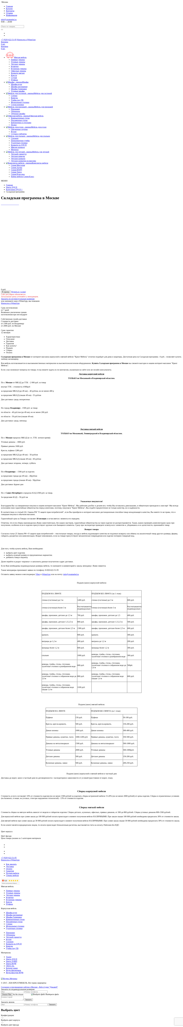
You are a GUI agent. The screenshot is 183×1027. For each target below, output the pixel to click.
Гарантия (10, 871)
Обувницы (15, 111)
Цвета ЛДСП (11, 187)
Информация (11, 15)
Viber (38, 574)
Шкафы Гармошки (19, 89)
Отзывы (9, 13)
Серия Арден (16, 167)
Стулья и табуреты (19, 134)
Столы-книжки (17, 105)
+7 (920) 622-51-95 (9, 40)
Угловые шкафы (18, 91)
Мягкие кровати (18, 147)
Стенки (14, 96)
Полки (14, 125)
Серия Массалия (18, 165)
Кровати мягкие (18, 73)
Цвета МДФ (11, 964)
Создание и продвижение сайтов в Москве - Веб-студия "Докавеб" (29, 987)
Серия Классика (18, 174)
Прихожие (15, 109)
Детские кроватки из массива (23, 161)
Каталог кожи (12, 968)
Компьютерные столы (20, 118)
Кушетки (15, 66)
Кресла (14, 75)
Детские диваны (18, 64)
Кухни (13, 132)
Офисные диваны (18, 71)
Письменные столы (19, 120)
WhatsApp (46, 574)
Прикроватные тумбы (20, 141)
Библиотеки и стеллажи (21, 123)
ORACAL (10, 966)
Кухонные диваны (19, 69)
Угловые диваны (18, 62)
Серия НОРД (16, 170)
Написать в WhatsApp (26, 40)
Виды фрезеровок (13, 970)
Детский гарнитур (19, 154)
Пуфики (14, 80)
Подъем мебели (12, 873)
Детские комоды (18, 156)
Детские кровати (18, 158)
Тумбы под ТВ (17, 100)
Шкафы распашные (19, 87)
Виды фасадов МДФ (14, 973)
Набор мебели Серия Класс (22, 176)
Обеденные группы (19, 129)
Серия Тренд (16, 172)
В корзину (6, 292)
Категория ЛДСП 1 (14, 189)
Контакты (10, 11)
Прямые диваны (18, 60)
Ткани (8, 957)
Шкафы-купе (16, 84)
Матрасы (15, 149)
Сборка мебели (12, 875)
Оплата (9, 869)
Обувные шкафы (18, 114)
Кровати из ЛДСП (19, 145)
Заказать (28, 1000)
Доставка (10, 866)
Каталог (9, 8)
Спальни (14, 138)
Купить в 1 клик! (18, 292)
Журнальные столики (20, 102)
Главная (9, 6)
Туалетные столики (19, 143)
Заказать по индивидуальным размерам (17, 299)
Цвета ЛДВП (11, 961)
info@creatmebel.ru (9, 19)
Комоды (14, 98)
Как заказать (11, 864)
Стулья (14, 78)
